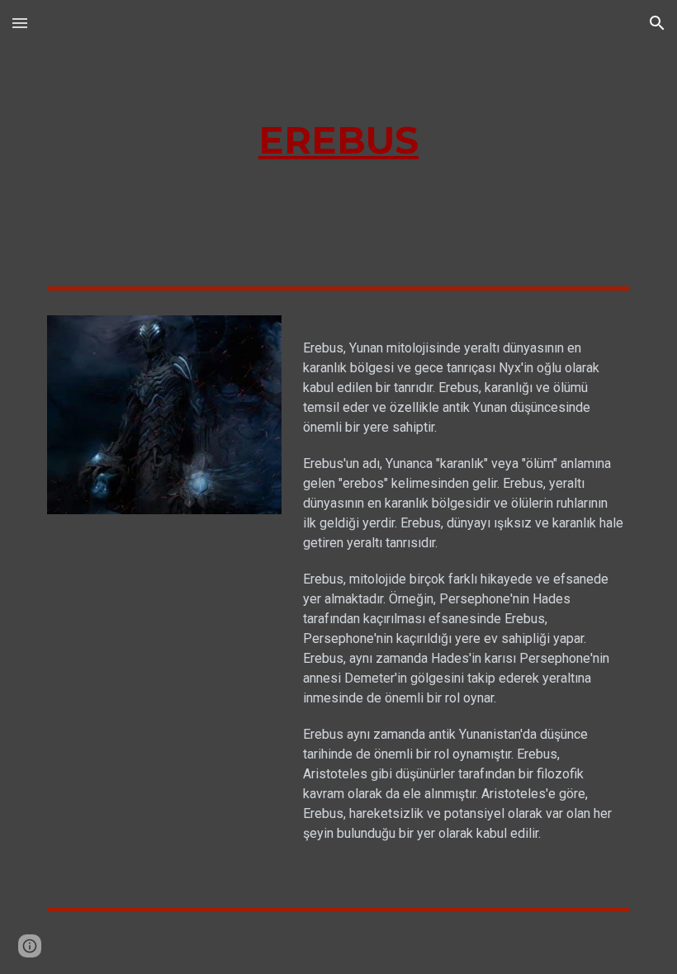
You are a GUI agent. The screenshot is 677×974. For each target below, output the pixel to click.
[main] (339, 140)
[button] (20, 22)
